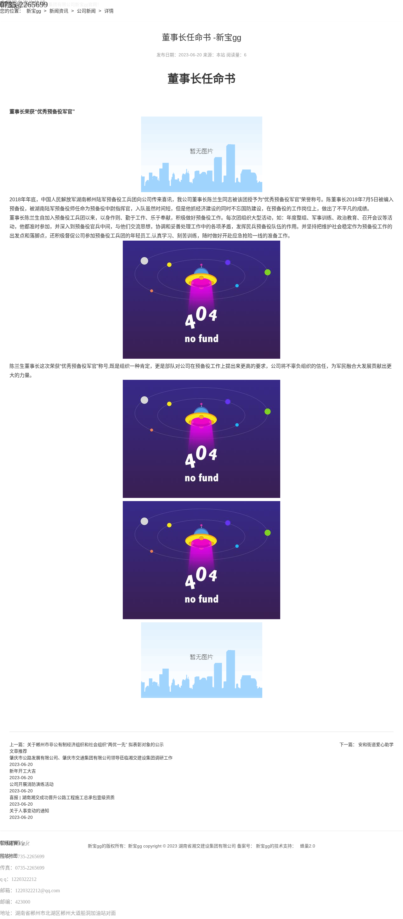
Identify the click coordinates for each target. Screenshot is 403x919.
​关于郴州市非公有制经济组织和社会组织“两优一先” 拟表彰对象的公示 (95, 744)
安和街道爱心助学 (376, 744)
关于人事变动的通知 (29, 810)
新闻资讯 (59, 11)
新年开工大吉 (22, 770)
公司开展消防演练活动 (31, 784)
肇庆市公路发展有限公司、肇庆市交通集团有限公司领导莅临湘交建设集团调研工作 (91, 757)
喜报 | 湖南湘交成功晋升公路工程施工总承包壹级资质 (62, 797)
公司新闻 (87, 11)
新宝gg (33, 11)
